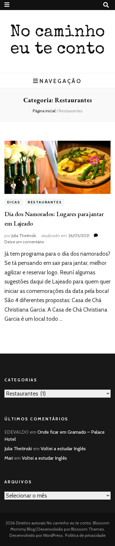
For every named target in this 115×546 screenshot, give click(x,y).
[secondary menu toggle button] (6, 5)
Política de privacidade (85, 535)
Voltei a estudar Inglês (63, 448)
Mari (8, 458)
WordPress (53, 535)
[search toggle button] (106, 5)
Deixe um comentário (24, 241)
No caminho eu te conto (69, 523)
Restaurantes (45, 202)
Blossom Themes (87, 529)
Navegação (61, 81)
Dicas (13, 202)
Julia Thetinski (24, 235)
